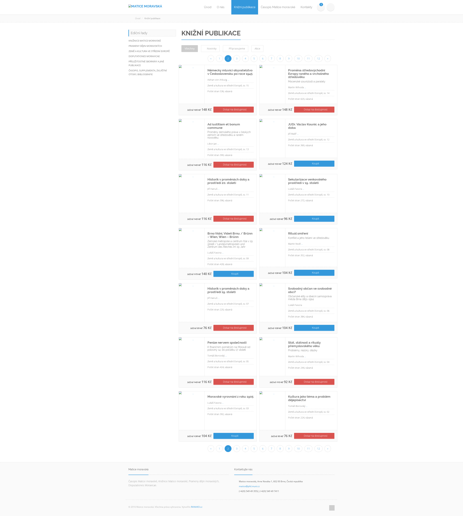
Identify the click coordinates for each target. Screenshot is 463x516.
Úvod (207, 7)
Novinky (211, 48)
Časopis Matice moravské (278, 7)
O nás (221, 7)
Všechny (190, 48)
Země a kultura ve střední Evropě (149, 51)
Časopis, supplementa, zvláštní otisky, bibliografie (148, 72)
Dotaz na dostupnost (234, 109)
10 (298, 58)
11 (308, 58)
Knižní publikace (244, 7)
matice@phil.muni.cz (249, 486)
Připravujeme (236, 48)
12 (318, 58)
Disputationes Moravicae (144, 56)
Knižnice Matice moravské (145, 40)
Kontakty (306, 7)
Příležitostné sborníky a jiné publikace (146, 63)
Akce (257, 48)
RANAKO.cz (196, 506)
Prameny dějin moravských (145, 46)
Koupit (315, 163)
